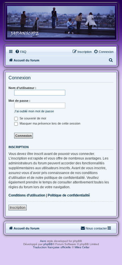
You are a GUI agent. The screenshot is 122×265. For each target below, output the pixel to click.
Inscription (18, 208)
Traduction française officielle (52, 247)
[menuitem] (20, 51)
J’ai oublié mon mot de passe (34, 111)
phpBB (47, 244)
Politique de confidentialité (69, 195)
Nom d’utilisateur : (22, 88)
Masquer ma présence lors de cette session (49, 123)
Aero (43, 241)
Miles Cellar (82, 247)
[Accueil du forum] (61, 22)
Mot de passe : (19, 100)
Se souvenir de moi (32, 118)
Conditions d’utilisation (27, 195)
